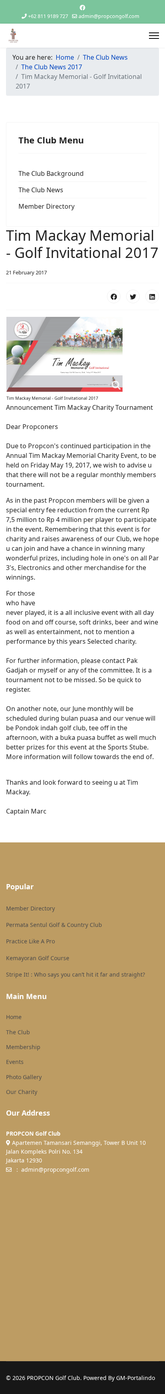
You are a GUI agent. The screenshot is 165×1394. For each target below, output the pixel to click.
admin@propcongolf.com (108, 16)
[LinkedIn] (152, 296)
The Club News (40, 189)
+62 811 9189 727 (48, 16)
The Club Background (51, 173)
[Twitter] (133, 296)
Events (15, 1062)
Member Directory (46, 206)
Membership (23, 1047)
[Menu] (154, 36)
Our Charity (21, 1092)
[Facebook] (82, 7)
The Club (18, 1032)
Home (14, 1017)
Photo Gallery (24, 1077)
